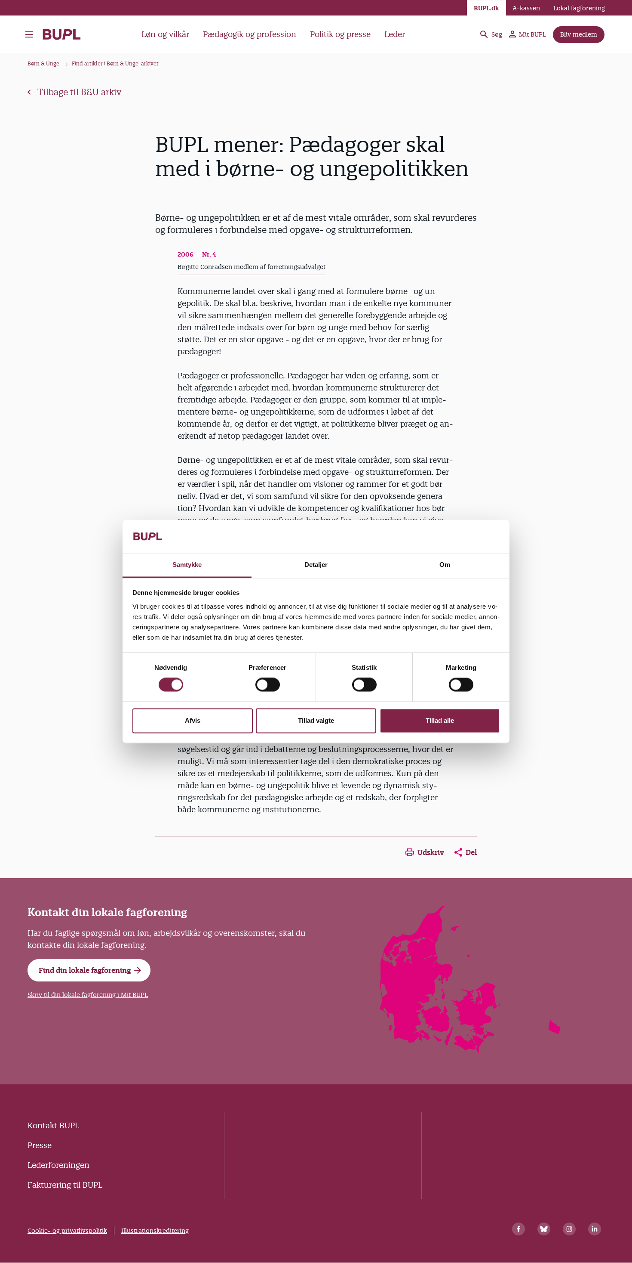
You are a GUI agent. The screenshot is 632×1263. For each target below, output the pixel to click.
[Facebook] (518, 1229)
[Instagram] (569, 1229)
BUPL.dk (486, 8)
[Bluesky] (543, 1229)
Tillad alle (440, 720)
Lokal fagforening (579, 8)
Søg (496, 34)
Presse (40, 1145)
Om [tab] (444, 564)
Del (471, 852)
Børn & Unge (43, 63)
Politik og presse (340, 34)
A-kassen (526, 8)
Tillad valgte (316, 720)
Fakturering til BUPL (65, 1185)
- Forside (65, 34)
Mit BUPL (532, 34)
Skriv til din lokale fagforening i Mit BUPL (88, 995)
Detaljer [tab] (316, 564)
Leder (394, 34)
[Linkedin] (594, 1229)
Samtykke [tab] (187, 564)
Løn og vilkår (165, 34)
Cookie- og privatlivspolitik (67, 1231)
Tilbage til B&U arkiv (79, 92)
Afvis (192, 720)
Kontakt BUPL (53, 1125)
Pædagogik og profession (249, 34)
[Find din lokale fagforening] (470, 1051)
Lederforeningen (58, 1165)
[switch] (267, 685)
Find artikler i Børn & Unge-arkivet (115, 63)
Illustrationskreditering (155, 1231)
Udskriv (430, 852)
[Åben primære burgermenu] (29, 34)
